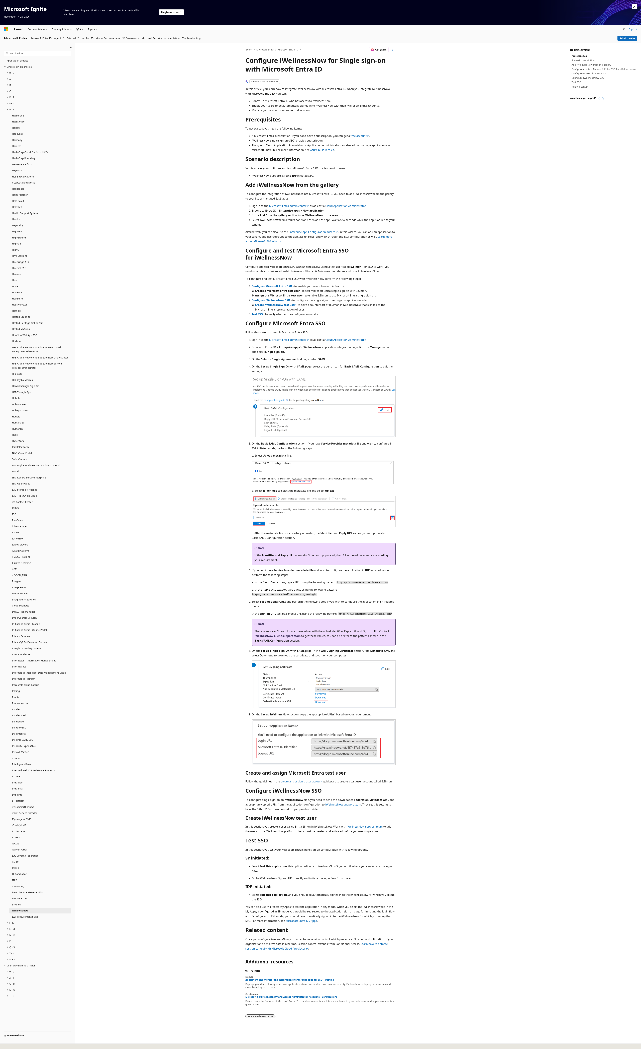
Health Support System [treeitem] (25, 213)
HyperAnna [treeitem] (18, 441)
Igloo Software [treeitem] (20, 544)
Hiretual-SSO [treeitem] (19, 268)
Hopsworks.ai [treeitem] (19, 304)
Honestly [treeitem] (17, 292)
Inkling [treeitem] (16, 691)
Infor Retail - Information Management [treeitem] (34, 660)
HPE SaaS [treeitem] (17, 373)
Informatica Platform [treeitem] (23, 678)
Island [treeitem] (15, 868)
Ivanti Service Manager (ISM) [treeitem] (28, 892)
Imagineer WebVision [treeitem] (24, 599)
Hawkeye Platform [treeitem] (22, 164)
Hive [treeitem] (14, 280)
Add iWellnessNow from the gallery (591, 64)
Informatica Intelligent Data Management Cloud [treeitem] (39, 672)
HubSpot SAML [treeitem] (20, 410)
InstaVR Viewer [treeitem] (20, 752)
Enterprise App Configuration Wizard (312, 232)
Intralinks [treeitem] (17, 788)
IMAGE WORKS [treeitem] (20, 593)
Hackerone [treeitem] (18, 115)
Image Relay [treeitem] (19, 587)
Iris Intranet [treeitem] (19, 831)
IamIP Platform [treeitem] (20, 447)
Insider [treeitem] (16, 709)
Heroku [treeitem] (16, 219)
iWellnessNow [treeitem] (20, 910)
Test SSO (257, 314)
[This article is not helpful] (603, 98)
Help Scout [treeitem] (18, 201)
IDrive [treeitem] (15, 532)
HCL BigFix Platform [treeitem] (23, 176)
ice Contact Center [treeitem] (22, 502)
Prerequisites (579, 55)
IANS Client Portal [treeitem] (22, 453)
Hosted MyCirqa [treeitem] (21, 329)
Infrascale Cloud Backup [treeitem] (25, 685)
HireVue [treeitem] (16, 274)
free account (359, 136)
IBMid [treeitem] (15, 471)
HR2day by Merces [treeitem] (22, 380)
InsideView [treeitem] (18, 721)
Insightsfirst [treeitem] (19, 733)
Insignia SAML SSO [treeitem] (22, 739)
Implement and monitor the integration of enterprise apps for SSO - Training (289, 979)
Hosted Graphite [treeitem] (21, 316)
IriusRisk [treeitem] (17, 837)
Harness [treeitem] (16, 146)
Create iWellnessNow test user (275, 305)
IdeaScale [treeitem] (17, 520)
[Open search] (624, 29)
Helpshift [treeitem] (17, 207)
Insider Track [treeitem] (19, 715)
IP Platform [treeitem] (18, 800)
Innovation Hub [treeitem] (20, 703)
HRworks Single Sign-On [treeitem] (25, 386)
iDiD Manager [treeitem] (20, 526)
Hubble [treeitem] (16, 398)
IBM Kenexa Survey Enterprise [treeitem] (29, 477)
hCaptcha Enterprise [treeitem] (23, 182)
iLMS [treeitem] (14, 569)
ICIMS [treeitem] (15, 508)
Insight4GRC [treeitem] (19, 727)
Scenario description (583, 60)
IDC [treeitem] (14, 514)
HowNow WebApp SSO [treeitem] (24, 335)
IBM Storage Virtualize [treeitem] (24, 489)
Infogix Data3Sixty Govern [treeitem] (26, 648)
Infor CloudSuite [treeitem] (21, 654)
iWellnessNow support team (343, 804)
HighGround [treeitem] (19, 237)
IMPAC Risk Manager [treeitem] (23, 611)
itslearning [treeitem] (18, 886)
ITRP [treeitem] (14, 880)
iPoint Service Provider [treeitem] (24, 813)
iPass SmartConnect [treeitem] (23, 807)
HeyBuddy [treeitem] (17, 225)
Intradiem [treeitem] (17, 782)
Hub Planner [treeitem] (19, 404)
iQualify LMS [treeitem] (19, 825)
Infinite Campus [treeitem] (21, 636)
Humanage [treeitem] (18, 422)
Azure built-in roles (322, 150)
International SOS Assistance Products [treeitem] (33, 770)
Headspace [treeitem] (18, 188)
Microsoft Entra (265, 49)
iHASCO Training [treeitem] (21, 556)
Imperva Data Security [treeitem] (24, 617)
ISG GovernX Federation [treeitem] (25, 855)
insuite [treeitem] (16, 758)
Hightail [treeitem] (16, 243)
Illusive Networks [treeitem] (21, 563)
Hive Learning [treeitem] (20, 255)
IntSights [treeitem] (17, 794)
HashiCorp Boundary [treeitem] (23, 158)
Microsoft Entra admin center (287, 206)
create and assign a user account (301, 781)
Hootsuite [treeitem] (17, 298)
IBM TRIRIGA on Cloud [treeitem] (24, 495)
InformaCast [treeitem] (19, 666)
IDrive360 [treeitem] (17, 538)
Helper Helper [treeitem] (20, 194)
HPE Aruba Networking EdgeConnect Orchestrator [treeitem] (40, 357)
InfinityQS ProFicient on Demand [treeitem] (30, 642)
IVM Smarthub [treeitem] (20, 898)
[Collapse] (71, 46)
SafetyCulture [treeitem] (19, 459)
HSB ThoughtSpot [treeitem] (22, 392)
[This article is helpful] (599, 98)
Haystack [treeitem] (17, 170)
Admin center (627, 38)
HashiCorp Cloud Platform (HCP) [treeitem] (30, 152)
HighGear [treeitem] (17, 231)
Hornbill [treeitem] (16, 310)
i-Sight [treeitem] (15, 861)
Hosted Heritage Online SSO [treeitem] (28, 323)
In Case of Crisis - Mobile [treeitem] (26, 624)
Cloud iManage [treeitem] (20, 605)
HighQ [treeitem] (15, 249)
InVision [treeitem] (16, 904)
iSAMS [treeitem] (15, 843)
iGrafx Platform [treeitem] (20, 550)
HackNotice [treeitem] (18, 121)
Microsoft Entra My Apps (301, 921)
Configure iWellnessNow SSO (271, 300)
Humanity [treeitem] (17, 428)
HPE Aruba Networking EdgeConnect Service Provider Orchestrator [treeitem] (37, 365)
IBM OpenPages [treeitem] (21, 483)
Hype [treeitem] (15, 434)
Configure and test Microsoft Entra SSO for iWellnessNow (604, 69)
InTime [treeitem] (16, 776)
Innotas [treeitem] (16, 697)
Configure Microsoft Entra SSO (272, 286)
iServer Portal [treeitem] (19, 849)
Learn (249, 49)
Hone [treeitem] (15, 286)
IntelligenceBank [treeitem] (21, 764)
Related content (580, 86)
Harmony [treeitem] (17, 140)
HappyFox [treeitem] (17, 133)
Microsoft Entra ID (288, 49)
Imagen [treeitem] (16, 581)
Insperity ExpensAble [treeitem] (24, 746)
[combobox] (37, 53)
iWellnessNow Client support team (278, 636)
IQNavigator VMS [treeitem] (21, 819)
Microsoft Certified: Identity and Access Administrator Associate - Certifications (291, 996)
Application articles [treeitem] (17, 60)
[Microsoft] (6, 29)
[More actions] (393, 49)
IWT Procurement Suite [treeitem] (25, 916)
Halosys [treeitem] (16, 127)
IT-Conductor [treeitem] (19, 874)
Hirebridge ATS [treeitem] (20, 262)
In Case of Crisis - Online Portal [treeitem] (29, 630)
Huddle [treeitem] (16, 416)
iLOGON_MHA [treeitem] (19, 575)
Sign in (633, 29)
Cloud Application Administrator (345, 206)
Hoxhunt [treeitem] (17, 341)
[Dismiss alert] (634, 6)
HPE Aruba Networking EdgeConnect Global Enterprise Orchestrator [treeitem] (36, 349)
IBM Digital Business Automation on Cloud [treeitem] (36, 465)
